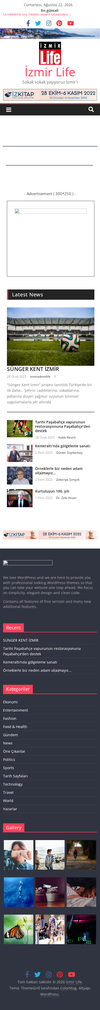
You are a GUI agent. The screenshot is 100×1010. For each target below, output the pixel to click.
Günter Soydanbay (69, 452)
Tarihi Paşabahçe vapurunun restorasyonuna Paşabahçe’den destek (62, 426)
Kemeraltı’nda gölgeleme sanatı (62, 445)
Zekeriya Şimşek (67, 479)
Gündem (10, 734)
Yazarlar (10, 808)
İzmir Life (50, 72)
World (8, 800)
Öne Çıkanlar (14, 751)
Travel (8, 792)
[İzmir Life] (50, 31)
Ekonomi (10, 701)
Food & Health (15, 726)
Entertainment (15, 710)
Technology (13, 784)
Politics (9, 759)
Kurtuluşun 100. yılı (52, 491)
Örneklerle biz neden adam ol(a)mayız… (37, 16)
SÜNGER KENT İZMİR (33, 368)
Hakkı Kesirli (67, 437)
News (8, 743)
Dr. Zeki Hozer (66, 498)
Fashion (9, 718)
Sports (8, 767)
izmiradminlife (40, 376)
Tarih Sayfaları (15, 776)
